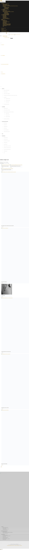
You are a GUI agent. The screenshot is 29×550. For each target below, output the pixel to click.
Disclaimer (21, 545)
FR (2, 1)
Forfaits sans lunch (6, 7)
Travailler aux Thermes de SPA (7, 24)
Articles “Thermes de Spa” (6, 18)
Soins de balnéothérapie (5, 527)
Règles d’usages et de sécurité (7, 23)
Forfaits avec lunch (8, 98)
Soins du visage (5, 4)
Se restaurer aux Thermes (6, 21)
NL (3, 1)
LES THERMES (3, 9)
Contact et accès (5, 20)
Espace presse (5, 25)
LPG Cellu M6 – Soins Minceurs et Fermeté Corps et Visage (10, 95)
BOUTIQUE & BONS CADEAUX (5, 14)
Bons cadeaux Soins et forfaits (6, 538)
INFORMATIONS (3, 73)
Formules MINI (6, 8)
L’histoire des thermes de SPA (7, 149)
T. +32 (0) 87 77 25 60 (6, 37)
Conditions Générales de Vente (10, 545)
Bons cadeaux (4, 15)
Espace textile (6, 12)
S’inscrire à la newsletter (5, 537)
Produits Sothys (5, 16)
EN (4, 1)
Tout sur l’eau (4, 536)
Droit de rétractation (17, 545)
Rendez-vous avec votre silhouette (5, 31)
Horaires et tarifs (5, 10)
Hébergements (5, 22)
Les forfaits (4, 6)
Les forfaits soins (5, 529)
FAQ (3, 26)
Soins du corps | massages (6, 5)
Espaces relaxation (6, 13)
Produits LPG (4, 17)
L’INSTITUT (2, 3)
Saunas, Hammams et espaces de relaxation (8, 11)
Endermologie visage (3, 30)
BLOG (2, 19)
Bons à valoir (5, 124)
